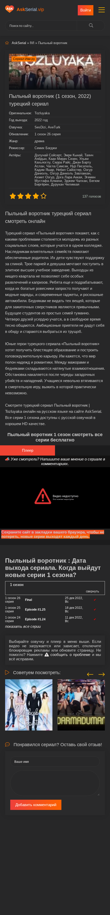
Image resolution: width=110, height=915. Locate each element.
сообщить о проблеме (69, 654)
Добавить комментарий (35, 805)
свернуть (92, 591)
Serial (30, 9)
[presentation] (90, 673)
